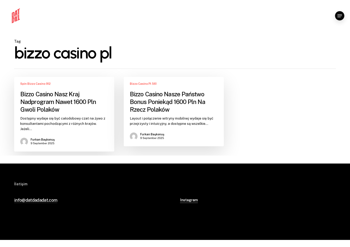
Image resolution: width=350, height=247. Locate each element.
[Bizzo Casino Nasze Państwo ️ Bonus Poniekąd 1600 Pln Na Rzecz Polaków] (174, 111)
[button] (339, 16)
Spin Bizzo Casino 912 (35, 83)
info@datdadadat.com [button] (35, 200)
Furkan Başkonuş (43, 139)
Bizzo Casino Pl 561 (143, 83)
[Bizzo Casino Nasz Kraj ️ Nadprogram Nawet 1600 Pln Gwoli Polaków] (64, 114)
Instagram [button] (189, 200)
